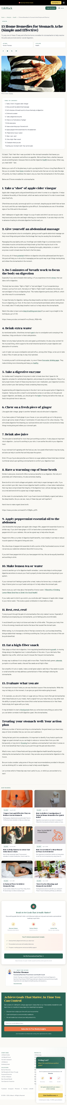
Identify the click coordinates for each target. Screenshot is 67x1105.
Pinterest (17, 1088)
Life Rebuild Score (6, 1057)
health (45, 160)
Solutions (5, 1067)
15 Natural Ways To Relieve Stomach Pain (13, 885)
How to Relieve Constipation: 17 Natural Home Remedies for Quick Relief (50, 815)
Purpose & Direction (6, 1074)
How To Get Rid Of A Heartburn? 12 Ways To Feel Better (49, 851)
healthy (35, 363)
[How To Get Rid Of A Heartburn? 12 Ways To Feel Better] (50, 835)
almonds (59, 660)
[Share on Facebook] (3, 51)
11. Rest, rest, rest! (11, 136)
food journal (25, 710)
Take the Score (51, 8)
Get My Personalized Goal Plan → (33, 956)
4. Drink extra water (11, 113)
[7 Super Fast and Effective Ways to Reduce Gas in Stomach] (17, 798)
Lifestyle (9, 17)
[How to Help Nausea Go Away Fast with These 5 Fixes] (17, 835)
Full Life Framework (6, 1059)
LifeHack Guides (5, 1055)
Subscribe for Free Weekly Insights (33, 1029)
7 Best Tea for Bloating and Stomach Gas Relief (47, 885)
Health (14, 17)
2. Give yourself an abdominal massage (17, 107)
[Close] (63, 2)
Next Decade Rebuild (6, 1079)
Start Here (5, 1052)
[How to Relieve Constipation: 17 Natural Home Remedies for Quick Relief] (50, 798)
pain (32, 333)
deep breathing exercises (32, 311)
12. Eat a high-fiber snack (13, 139)
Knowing (24, 743)
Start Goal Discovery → (50, 1095)
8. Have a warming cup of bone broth (16, 126)
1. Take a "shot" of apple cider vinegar (16, 103)
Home (2, 17)
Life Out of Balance (6, 1076)
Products (37, 1052)
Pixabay (11, 93)
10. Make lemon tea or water (14, 133)
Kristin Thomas (7, 45)
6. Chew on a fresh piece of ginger (15, 120)
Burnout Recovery (6, 1069)
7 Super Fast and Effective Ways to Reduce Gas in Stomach (16, 814)
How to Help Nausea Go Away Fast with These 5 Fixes (16, 851)
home (22, 171)
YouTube (25, 1088)
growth (53, 649)
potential (20, 256)
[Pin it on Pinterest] (7, 51)
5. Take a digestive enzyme (13, 116)
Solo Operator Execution (7, 1081)
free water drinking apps (50, 360)
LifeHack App (37, 1055)
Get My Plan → (56, 2)
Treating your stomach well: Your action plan (19, 146)
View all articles (18, 983)
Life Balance (4, 1062)
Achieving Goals (5, 1064)
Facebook (4, 1088)
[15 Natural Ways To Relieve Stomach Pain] (17, 869)
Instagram (10, 1088)
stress (53, 278)
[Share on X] (12, 51)
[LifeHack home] (7, 8)
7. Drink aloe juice (10, 123)
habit (39, 396)
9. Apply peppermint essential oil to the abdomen (20, 129)
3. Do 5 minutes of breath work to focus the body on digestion (24, 110)
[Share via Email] (16, 51)
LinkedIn (31, 1088)
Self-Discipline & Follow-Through (9, 1072)
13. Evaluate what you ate (13, 142)
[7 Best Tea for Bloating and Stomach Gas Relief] (50, 869)
